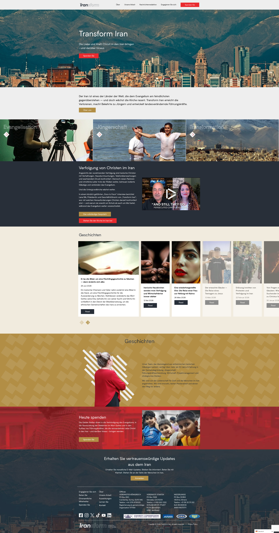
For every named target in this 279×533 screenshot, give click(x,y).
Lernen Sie (103, 502)
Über (101, 491)
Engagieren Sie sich (87, 491)
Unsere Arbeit (105, 495)
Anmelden (139, 478)
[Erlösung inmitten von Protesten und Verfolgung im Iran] (247, 262)
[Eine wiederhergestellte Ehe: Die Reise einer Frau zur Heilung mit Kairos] (186, 262)
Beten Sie (83, 495)
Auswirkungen (105, 498)
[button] (88, 322)
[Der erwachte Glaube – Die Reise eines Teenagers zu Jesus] (216, 262)
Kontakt (102, 505)
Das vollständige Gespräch (95, 214)
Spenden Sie (88, 55)
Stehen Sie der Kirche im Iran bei (97, 220)
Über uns (87, 110)
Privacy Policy (192, 524)
